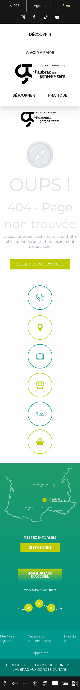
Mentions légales (7, 638)
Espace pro (40, 653)
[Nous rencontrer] (40, 327)
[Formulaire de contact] (40, 414)
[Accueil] (40, 356)
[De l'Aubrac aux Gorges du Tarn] (40, 74)
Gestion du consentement (39, 638)
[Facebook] (34, 18)
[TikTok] (45, 18)
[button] (44, 6)
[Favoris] (54, 6)
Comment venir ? (40, 590)
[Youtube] (57, 18)
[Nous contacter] (40, 297)
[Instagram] (22, 18)
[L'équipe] (40, 385)
